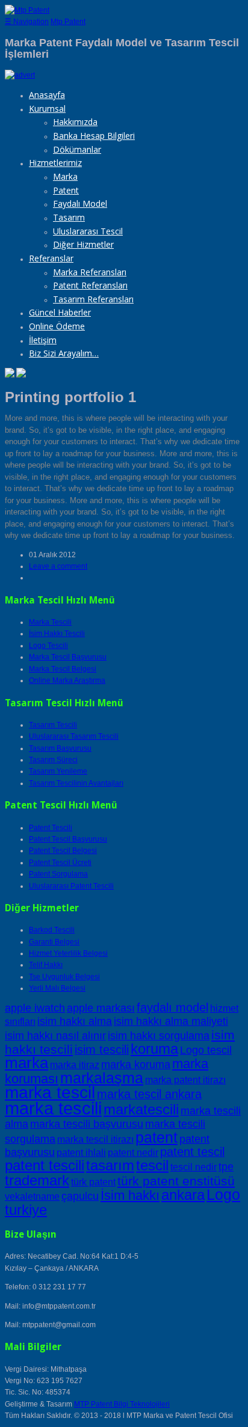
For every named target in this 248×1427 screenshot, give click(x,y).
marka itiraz (74, 1065)
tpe (226, 1166)
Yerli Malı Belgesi (57, 988)
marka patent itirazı (185, 1080)
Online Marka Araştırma (67, 680)
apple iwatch (35, 1007)
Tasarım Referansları (93, 299)
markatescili (141, 1109)
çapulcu (80, 1196)
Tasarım (69, 217)
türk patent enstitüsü (176, 1181)
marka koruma (135, 1064)
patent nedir (133, 1152)
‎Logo (223, 1194)
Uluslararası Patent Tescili (71, 886)
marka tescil (50, 1092)
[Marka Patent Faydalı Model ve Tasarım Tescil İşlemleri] (27, 10)
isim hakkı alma (74, 1021)
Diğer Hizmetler (83, 244)
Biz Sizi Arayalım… (64, 353)
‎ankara (183, 1195)
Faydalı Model (80, 203)
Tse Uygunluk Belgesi (64, 977)
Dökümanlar (77, 149)
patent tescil (192, 1151)
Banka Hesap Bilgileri (94, 135)
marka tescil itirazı (95, 1139)
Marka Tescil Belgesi (62, 669)
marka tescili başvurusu (86, 1123)
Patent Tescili (50, 828)
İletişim (43, 340)
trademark (37, 1180)
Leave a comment (58, 566)
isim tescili (102, 1049)
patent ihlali (81, 1152)
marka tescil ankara (149, 1094)
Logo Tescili (48, 645)
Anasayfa (47, 94)
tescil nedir (193, 1167)
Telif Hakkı (46, 965)
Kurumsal (47, 108)
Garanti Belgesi (54, 942)
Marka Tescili (50, 622)
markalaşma (101, 1077)
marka (26, 1063)
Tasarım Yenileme (58, 771)
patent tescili (44, 1165)
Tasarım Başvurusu (60, 748)
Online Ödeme (57, 326)
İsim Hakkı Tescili (57, 633)
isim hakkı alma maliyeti (171, 1021)
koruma (154, 1048)
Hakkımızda (75, 121)
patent (156, 1137)
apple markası (101, 1007)
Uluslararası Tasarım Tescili (74, 736)
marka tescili (53, 1108)
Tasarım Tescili (53, 725)
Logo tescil (206, 1050)
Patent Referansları (90, 285)
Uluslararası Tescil (88, 231)
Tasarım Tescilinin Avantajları (76, 783)
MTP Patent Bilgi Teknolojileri (122, 1404)
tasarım (110, 1165)
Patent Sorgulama (58, 874)
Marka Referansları (89, 272)
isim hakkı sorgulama (158, 1035)
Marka (65, 176)
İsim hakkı (130, 1195)
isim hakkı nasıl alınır (55, 1035)
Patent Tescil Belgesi (63, 850)
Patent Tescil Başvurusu (68, 839)
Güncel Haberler (60, 312)
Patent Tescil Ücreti (60, 862)
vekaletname (32, 1196)
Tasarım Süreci (53, 760)
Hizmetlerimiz (55, 162)
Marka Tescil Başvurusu (68, 657)
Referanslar (51, 258)
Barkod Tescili (52, 930)
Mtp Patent (68, 21)
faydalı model (172, 1007)
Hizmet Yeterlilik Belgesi (68, 953)
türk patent (93, 1182)
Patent (66, 190)
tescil (152, 1165)
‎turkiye (26, 1210)
